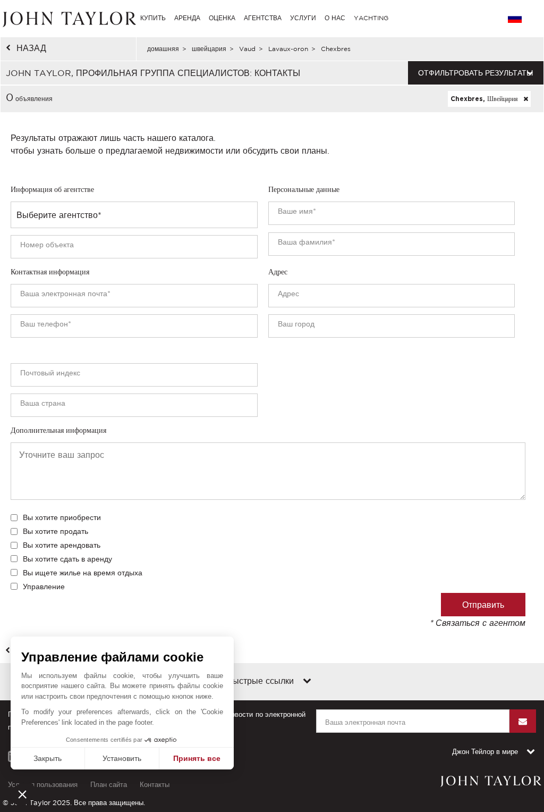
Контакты (154, 785)
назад (31, 48)
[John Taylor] (68, 18)
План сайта (108, 785)
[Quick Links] (307, 682)
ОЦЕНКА (222, 17)
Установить (122, 758)
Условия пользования (43, 785)
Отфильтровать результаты (475, 73)
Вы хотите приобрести (62, 517)
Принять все (196, 758)
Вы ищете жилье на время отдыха (82, 572)
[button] (22, 794)
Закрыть (47, 758)
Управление (44, 586)
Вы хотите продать (55, 531)
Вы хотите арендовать (61, 545)
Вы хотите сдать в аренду (67, 559)
